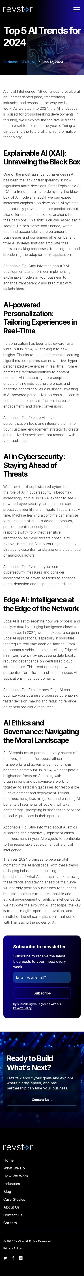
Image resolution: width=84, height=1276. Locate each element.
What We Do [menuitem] (14, 1168)
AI (33, 62)
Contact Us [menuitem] (12, 1215)
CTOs (25, 62)
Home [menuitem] (8, 1160)
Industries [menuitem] (11, 1183)
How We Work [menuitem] (15, 1176)
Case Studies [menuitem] (14, 1199)
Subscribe (42, 993)
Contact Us (41, 1100)
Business (11, 62)
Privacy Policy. (22, 1008)
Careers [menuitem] (10, 1223)
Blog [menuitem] (7, 1191)
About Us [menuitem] (11, 1207)
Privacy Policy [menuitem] (12, 1248)
